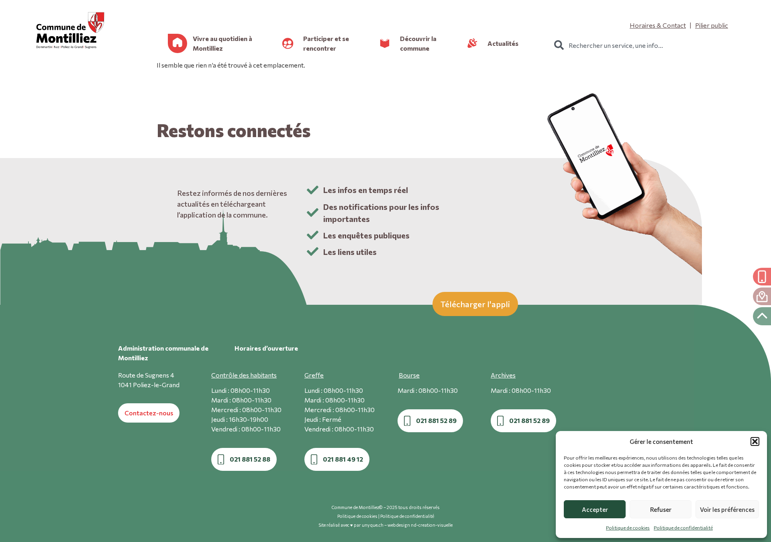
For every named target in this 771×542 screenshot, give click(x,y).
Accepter (595, 509)
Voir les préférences (727, 509)
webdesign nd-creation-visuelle (420, 525)
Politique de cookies (628, 527)
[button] (755, 441)
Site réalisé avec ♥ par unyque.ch (350, 525)
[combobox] (645, 45)
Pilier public (711, 25)
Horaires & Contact (658, 25)
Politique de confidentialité (683, 527)
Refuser (660, 509)
